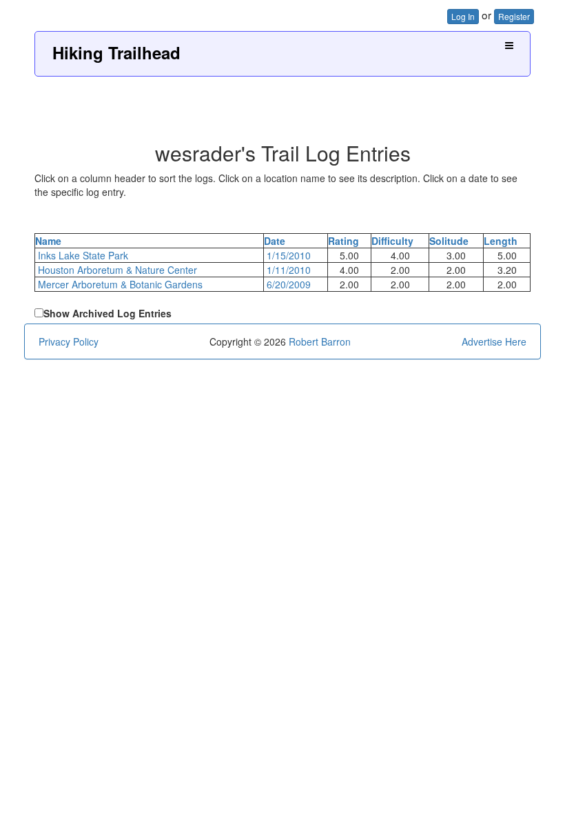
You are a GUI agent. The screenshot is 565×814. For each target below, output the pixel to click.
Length (500, 241)
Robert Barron (320, 341)
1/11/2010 (289, 270)
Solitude (449, 241)
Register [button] (514, 16)
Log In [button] (463, 16)
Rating (343, 241)
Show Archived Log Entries (107, 313)
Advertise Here (494, 341)
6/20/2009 (289, 284)
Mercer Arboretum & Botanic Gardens (120, 284)
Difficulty (392, 241)
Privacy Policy (69, 341)
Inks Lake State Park (83, 255)
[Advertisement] (282, 104)
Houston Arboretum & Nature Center (117, 270)
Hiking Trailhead (116, 52)
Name (48, 241)
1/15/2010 (289, 255)
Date (274, 241)
